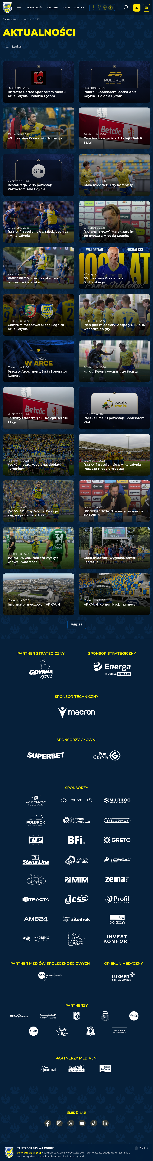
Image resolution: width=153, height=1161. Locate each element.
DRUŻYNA (52, 7)
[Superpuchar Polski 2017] (105, 7)
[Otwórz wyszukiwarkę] (126, 8)
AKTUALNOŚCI (35, 7)
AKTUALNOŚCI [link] (32, 19)
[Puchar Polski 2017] (99, 7)
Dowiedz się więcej (29, 1152)
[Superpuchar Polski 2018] (110, 7)
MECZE (66, 7)
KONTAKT (80, 7)
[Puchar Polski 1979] (93, 7)
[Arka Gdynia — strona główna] (7, 7)
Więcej (76, 624)
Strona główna (10, 19)
